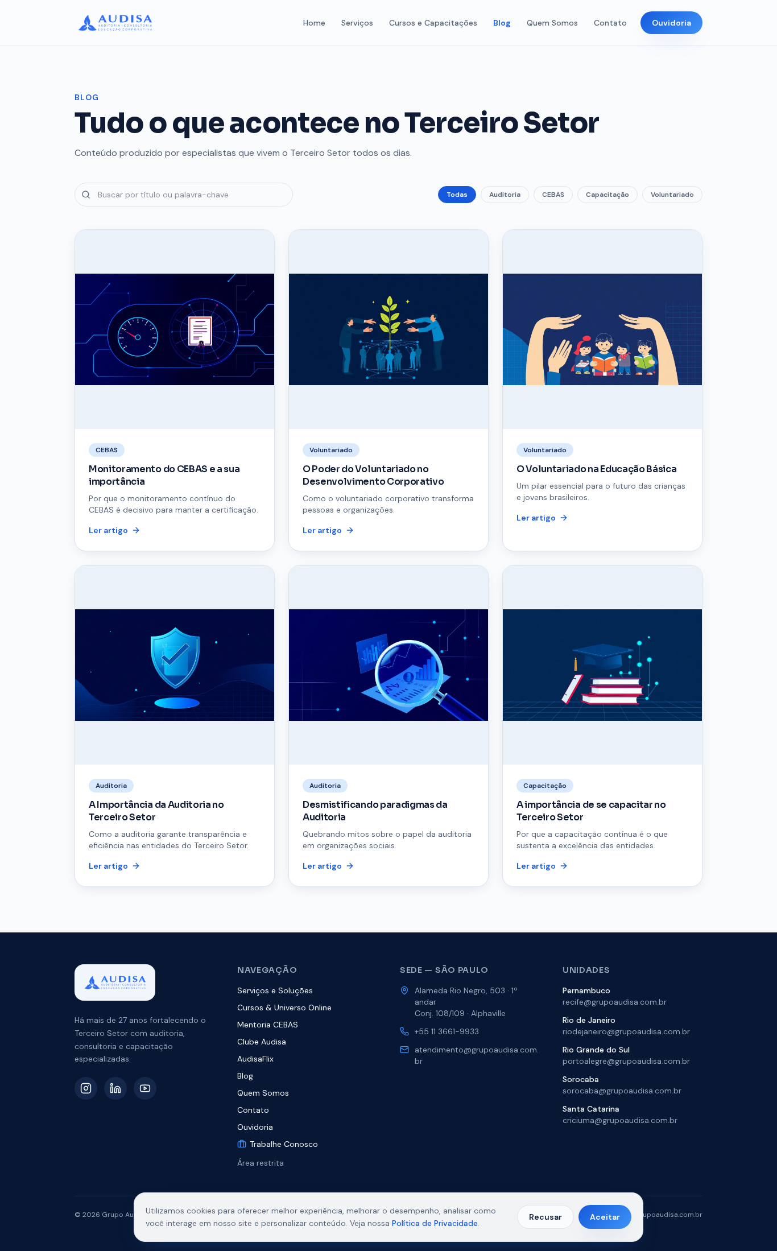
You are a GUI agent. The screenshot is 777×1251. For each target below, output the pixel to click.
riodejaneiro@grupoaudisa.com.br (626, 1031)
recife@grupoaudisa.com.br (615, 1002)
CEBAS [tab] (553, 194)
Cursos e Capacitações (433, 23)
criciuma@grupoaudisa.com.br (620, 1120)
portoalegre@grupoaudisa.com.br (626, 1061)
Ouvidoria (671, 23)
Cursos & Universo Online (284, 1007)
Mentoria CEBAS (267, 1024)
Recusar (545, 1217)
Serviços (357, 23)
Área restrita (260, 1163)
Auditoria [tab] (504, 194)
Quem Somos (552, 23)
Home (314, 23)
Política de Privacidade (435, 1223)
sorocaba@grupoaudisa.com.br (622, 1090)
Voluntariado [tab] (672, 194)
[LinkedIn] (115, 1088)
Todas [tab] (457, 194)
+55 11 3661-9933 (447, 1031)
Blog (502, 23)
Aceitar (605, 1217)
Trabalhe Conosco (284, 1144)
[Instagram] (86, 1088)
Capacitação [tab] (607, 194)
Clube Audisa (261, 1042)
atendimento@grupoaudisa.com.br (477, 1055)
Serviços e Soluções (275, 990)
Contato (610, 23)
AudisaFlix (255, 1059)
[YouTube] (145, 1088)
